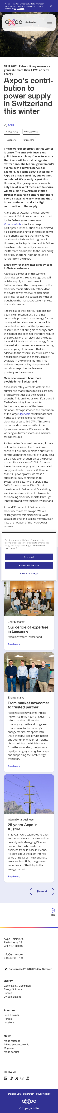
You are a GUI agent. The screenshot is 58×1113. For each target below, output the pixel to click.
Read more (14, 644)
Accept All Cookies (29, 565)
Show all (41, 891)
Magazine (9, 1048)
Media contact (11, 1052)
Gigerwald (24, 414)
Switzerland (29, 140)
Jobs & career (11, 1015)
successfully (14, 224)
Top (53, 915)
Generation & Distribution (17, 986)
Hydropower (11, 140)
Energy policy (12, 132)
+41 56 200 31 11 (13, 958)
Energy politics (31, 132)
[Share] (5, 125)
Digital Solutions (12, 997)
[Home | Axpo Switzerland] (15, 22)
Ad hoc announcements (16, 1044)
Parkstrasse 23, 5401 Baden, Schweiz (30, 969)
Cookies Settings (29, 573)
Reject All (29, 557)
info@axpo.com (13, 954)
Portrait (8, 993)
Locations (9, 1022)
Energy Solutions (13, 989)
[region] (29, 556)
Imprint (11, 1094)
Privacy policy (43, 1094)
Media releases (12, 1041)
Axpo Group (19, 9)
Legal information (25, 1094)
